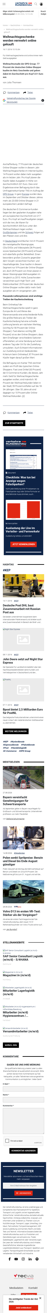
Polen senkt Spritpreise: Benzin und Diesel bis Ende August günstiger (23, 861)
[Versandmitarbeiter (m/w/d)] (15, 1028)
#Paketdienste (28, 745)
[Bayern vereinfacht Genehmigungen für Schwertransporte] (23, 777)
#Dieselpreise (19, 853)
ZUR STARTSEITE (14, 423)
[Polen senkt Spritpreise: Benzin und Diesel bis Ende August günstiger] (23, 837)
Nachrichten (15, 25)
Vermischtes (28, 25)
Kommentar (8, 1106)
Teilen (30, 92)
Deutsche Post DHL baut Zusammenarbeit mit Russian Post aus (21, 609)
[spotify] (37, 1259)
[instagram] (23, 1259)
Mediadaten (16, 1287)
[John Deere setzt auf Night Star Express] (23, 639)
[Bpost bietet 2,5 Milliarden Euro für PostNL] (23, 689)
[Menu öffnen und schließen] (5, 4)
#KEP (6, 570)
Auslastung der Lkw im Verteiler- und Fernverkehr (23, 529)
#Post (5, 748)
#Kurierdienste (17, 741)
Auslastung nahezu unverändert (19, 536)
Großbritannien (10, 232)
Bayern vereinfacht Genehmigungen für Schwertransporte (15, 801)
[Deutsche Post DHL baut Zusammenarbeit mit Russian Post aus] (23, 585)
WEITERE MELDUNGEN (16, 731)
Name (5, 1095)
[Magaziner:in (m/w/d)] (13, 972)
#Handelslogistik (19, 748)
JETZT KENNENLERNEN (23, 544)
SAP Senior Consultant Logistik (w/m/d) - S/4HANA (23, 958)
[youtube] (16, 1259)
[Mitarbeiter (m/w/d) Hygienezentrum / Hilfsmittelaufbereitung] (23, 1008)
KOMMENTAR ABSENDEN (23, 1150)
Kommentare (13, 92)
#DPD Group (24, 751)
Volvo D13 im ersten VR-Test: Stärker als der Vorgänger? (21, 913)
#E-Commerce (9, 751)
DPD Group (8, 194)
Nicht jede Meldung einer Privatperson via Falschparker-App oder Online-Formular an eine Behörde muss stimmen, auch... (23, 491)
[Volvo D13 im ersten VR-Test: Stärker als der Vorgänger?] (23, 891)
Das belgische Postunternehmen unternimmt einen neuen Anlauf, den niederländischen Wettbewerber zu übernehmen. (23, 720)
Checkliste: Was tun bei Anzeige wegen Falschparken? (20, 481)
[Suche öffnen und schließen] (35, 4)
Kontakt (33, 1287)
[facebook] (10, 1259)
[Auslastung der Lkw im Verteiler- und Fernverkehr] (23, 510)
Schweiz (29, 232)
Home (5, 25)
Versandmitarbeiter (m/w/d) (21, 1031)
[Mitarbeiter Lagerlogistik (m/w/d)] (17, 987)
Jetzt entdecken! (23, 1308)
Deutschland (11, 241)
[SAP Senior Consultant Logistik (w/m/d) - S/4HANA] (23, 952)
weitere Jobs (11, 1045)
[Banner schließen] (39, 1298)
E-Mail (5, 1084)
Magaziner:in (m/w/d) (17, 975)
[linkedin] (30, 1259)
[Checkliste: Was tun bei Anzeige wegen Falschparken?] (23, 459)
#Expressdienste (11, 745)
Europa (25, 194)
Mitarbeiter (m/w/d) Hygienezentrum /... (15, 1014)
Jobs (13, 1294)
